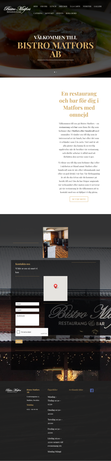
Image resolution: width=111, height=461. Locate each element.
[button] (56, 286)
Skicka (19, 341)
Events (59, 13)
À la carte (75, 6)
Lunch (53, 6)
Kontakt (49, 13)
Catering (38, 13)
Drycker (63, 6)
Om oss (43, 6)
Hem (35, 6)
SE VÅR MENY (79, 199)
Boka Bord (71, 13)
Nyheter (87, 6)
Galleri (98, 6)
